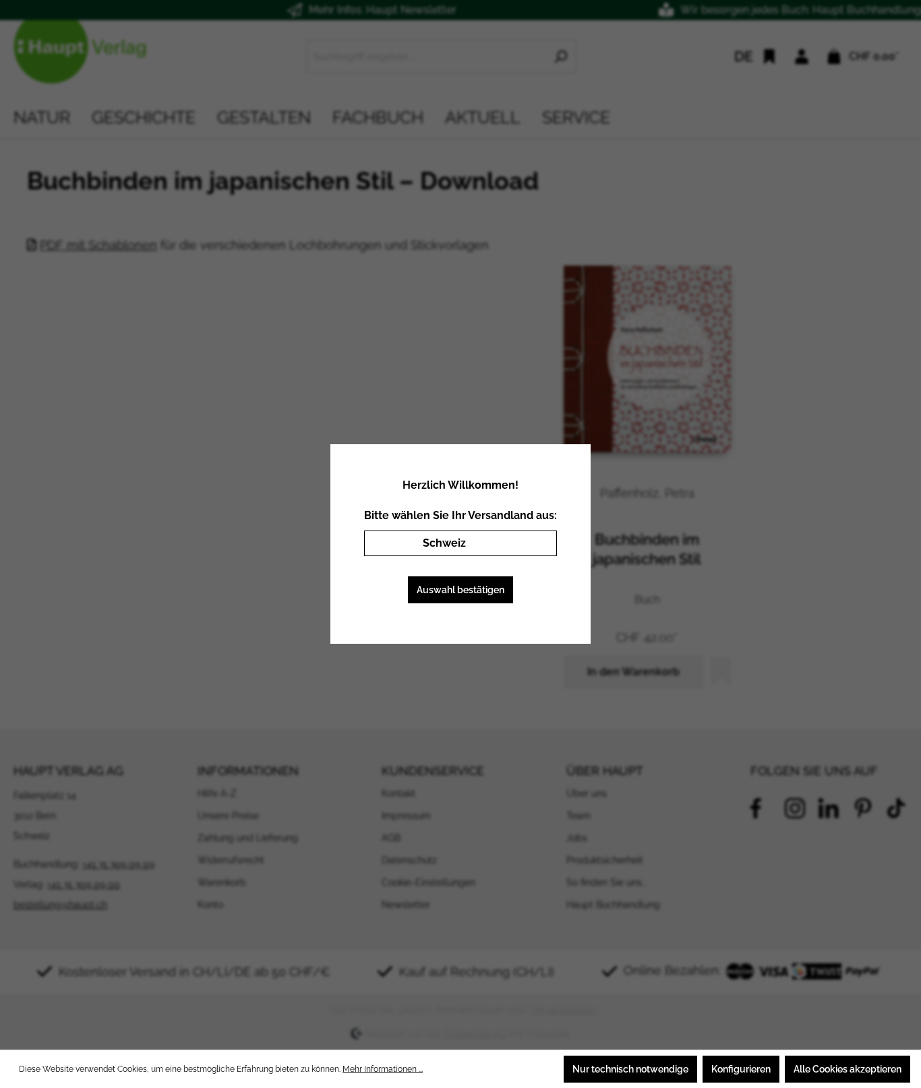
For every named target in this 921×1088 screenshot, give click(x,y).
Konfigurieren (741, 1069)
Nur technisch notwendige (630, 1069)
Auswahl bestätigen (460, 589)
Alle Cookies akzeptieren (847, 1069)
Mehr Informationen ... (383, 1069)
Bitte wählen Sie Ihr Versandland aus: (460, 515)
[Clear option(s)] (526, 543)
